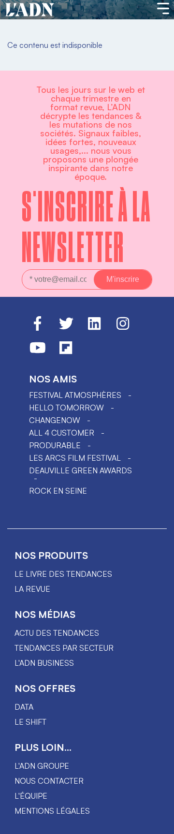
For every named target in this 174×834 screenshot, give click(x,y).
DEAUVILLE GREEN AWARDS (80, 470)
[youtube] (37, 352)
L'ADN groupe (41, 766)
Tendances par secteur (64, 648)
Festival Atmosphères (75, 395)
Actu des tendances (56, 633)
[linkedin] (94, 328)
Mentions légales (52, 811)
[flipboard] (65, 352)
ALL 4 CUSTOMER (61, 433)
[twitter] (66, 328)
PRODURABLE (55, 445)
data (23, 707)
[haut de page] (157, 822)
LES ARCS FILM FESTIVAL (75, 458)
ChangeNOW (54, 420)
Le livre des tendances (63, 574)
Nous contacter (49, 781)
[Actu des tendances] (30, 10)
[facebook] (37, 328)
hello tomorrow (66, 407)
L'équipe (30, 796)
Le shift (30, 722)
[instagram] (122, 328)
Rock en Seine (58, 491)
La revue (32, 589)
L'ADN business (44, 663)
